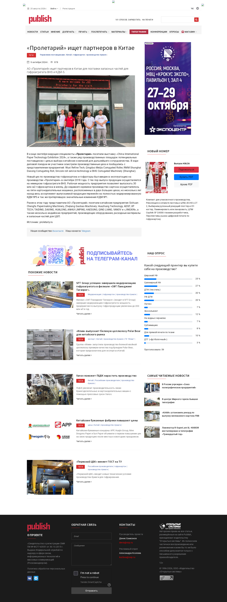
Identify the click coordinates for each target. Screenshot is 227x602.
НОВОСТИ (32, 32)
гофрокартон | (109, 294)
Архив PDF (186, 184)
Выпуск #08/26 (182, 163)
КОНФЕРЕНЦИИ (159, 32)
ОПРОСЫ (174, 32)
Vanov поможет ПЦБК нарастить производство (106, 375)
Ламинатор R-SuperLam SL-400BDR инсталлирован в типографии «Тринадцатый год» (180, 430)
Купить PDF (186, 177)
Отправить (91, 590)
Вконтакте (58, 231)
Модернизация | (95, 294)
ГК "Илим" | (130, 339)
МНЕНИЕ (55, 32)
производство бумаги (96, 55)
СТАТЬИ (44, 32)
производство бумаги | (126, 294)
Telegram (85, 231)
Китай (69, 55)
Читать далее (83, 314)
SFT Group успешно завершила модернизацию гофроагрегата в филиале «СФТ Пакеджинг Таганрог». (106, 286)
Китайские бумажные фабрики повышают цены (107, 420)
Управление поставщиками (52, 55)
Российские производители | (108, 380)
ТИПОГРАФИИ (138, 32)
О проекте (34, 535)
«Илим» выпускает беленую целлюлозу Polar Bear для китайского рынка (108, 332)
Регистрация (69, 8)
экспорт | (92, 339)
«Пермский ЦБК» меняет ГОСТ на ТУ (99, 461)
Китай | (100, 339)
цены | (90, 425)
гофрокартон (79, 55)
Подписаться (186, 169)
